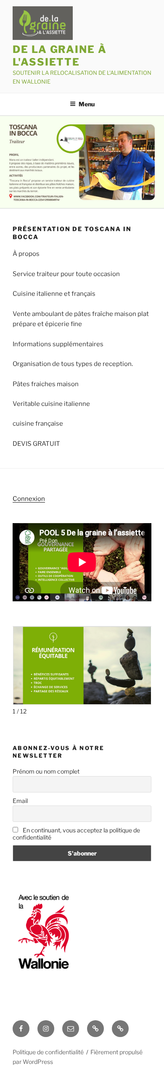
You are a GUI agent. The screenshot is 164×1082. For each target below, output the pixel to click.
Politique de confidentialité (48, 1052)
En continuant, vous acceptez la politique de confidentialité (76, 834)
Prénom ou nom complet (46, 771)
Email (20, 800)
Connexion (29, 499)
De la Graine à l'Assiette (60, 55)
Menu (87, 104)
